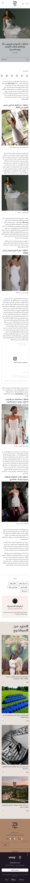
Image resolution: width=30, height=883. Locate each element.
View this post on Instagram (20, 362)
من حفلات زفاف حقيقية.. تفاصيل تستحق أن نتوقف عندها (15, 806)
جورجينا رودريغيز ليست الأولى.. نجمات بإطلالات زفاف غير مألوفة (17, 678)
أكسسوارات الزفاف (23, 583)
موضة (19, 838)
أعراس (27, 59)
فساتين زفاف (25, 222)
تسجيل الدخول (15, 870)
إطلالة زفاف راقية (19, 394)
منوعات (8, 838)
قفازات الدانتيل (24, 587)
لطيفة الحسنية (15, 52)
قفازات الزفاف (10, 83)
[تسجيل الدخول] (22, 4)
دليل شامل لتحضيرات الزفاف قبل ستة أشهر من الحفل (15, 768)
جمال (12, 838)
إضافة (5, 844)
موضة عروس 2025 (13, 587)
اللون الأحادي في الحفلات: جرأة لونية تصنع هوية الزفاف (15, 716)
